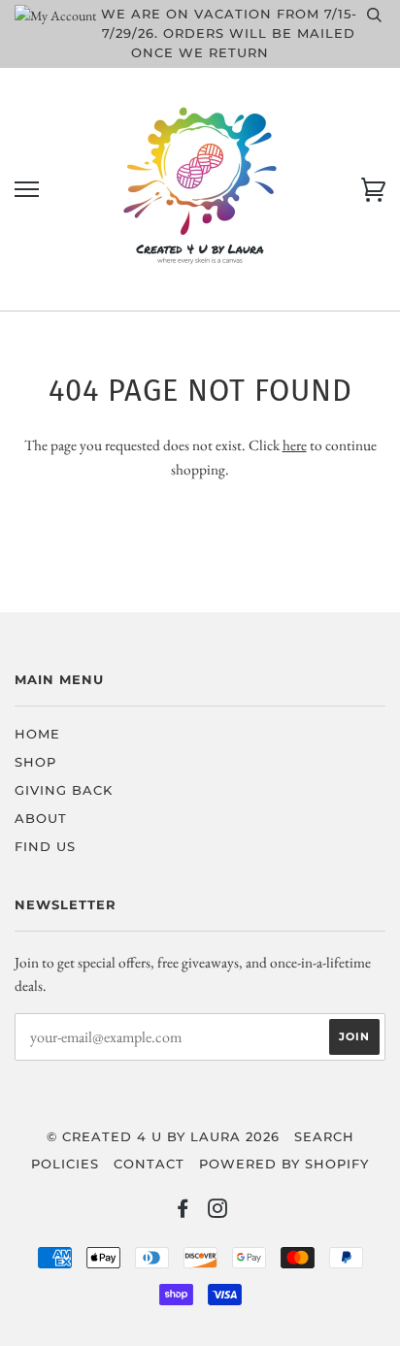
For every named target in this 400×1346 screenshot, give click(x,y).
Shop (35, 762)
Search (324, 1137)
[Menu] (27, 190)
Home (37, 734)
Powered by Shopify (284, 1164)
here (295, 445)
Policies (65, 1164)
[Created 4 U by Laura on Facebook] (183, 1211)
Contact (149, 1164)
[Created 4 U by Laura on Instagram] (218, 1211)
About (41, 818)
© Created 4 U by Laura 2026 (163, 1137)
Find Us (45, 846)
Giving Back (64, 790)
